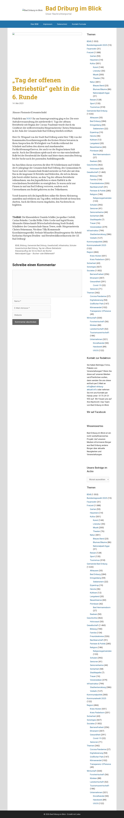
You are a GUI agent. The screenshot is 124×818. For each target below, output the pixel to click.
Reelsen (93, 161)
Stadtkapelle (95, 219)
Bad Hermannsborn (101, 154)
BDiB (17, 245)
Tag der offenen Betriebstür (50, 248)
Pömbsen (94, 150)
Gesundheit (95, 281)
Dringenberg (95, 125)
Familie (93, 179)
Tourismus (95, 107)
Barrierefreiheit (97, 274)
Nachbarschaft (96, 187)
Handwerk (97, 346)
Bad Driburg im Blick (74, 8)
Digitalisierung (96, 300)
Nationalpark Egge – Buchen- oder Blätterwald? (35, 253)
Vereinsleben (96, 227)
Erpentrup (94, 132)
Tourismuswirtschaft (99, 332)
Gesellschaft (52, 245)
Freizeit (90, 52)
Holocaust (94, 168)
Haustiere (94, 60)
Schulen (73, 245)
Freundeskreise (97, 183)
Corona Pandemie (98, 296)
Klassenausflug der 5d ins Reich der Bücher (33, 251)
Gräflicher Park (96, 303)
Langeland (94, 143)
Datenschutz (62, 24)
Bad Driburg (95, 121)
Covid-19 (97, 285)
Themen (90, 292)
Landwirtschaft (97, 329)
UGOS (95, 350)
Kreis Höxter (95, 256)
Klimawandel (96, 307)
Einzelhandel (98, 343)
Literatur (97, 71)
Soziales (91, 270)
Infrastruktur (64, 245)
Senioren (94, 208)
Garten (93, 56)
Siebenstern (98, 128)
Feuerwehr (91, 48)
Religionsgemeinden (102, 198)
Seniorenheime (97, 212)
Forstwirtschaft (97, 321)
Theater (96, 78)
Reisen (93, 99)
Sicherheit (94, 216)
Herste (93, 136)
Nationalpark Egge (101, 93)
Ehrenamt (94, 278)
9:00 (28, 118)
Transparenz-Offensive (100, 311)
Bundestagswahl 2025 (97, 45)
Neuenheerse (96, 147)
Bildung (23, 245)
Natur (92, 82)
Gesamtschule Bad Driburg (26, 248)
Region (90, 252)
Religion (93, 194)
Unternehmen (96, 339)
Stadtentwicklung (98, 234)
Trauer (93, 223)
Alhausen (94, 117)
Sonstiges (91, 267)
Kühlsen (93, 139)
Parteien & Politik (97, 190)
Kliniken (93, 325)
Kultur (92, 63)
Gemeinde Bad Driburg (36, 245)
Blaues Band (98, 85)
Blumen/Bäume (100, 89)
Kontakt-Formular (79, 24)
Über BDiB (34, 24)
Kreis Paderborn (97, 259)
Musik (95, 74)
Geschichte (92, 165)
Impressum (47, 24)
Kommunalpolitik (94, 241)
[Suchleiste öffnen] (92, 24)
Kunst (95, 67)
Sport (92, 103)
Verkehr (93, 238)
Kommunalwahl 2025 (96, 245)
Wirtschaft (92, 318)
